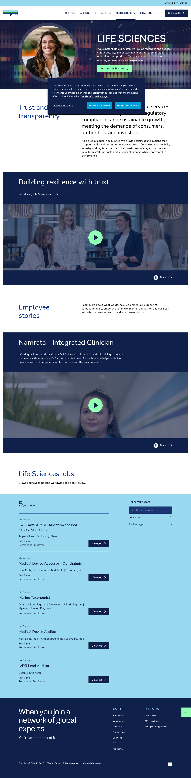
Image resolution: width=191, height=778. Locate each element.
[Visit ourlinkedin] (170, 764)
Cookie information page (94, 96)
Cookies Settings (63, 105)
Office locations (151, 721)
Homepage (69, 13)
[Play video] (95, 237)
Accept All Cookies (127, 105)
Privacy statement (71, 763)
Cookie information (92, 763)
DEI (158, 13)
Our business (119, 732)
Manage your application (155, 726)
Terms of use (53, 763)
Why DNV (106, 13)
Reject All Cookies (99, 105)
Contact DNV (150, 715)
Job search (118, 748)
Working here (88, 13)
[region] (96, 96)
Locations (146, 13)
